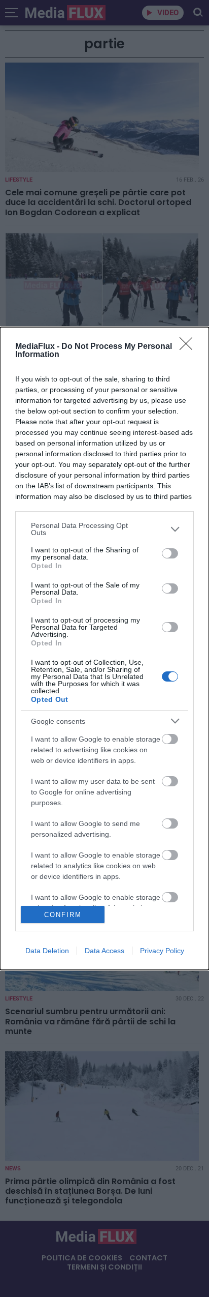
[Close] (189, 347)
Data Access (104, 951)
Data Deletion (47, 951)
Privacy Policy (162, 951)
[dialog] (104, 648)
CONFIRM (63, 915)
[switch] (170, 553)
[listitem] (104, 529)
